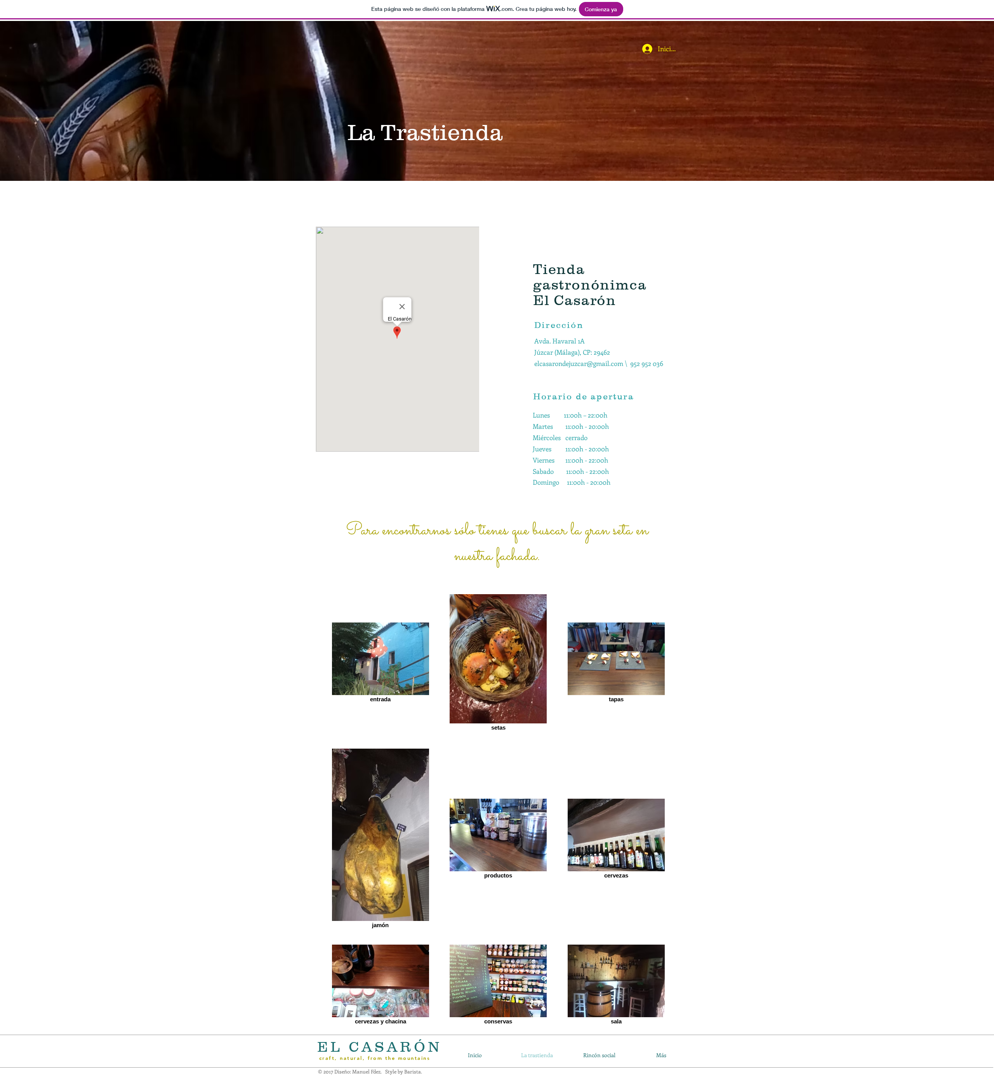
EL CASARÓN (379, 1046)
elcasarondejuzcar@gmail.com (578, 363)
